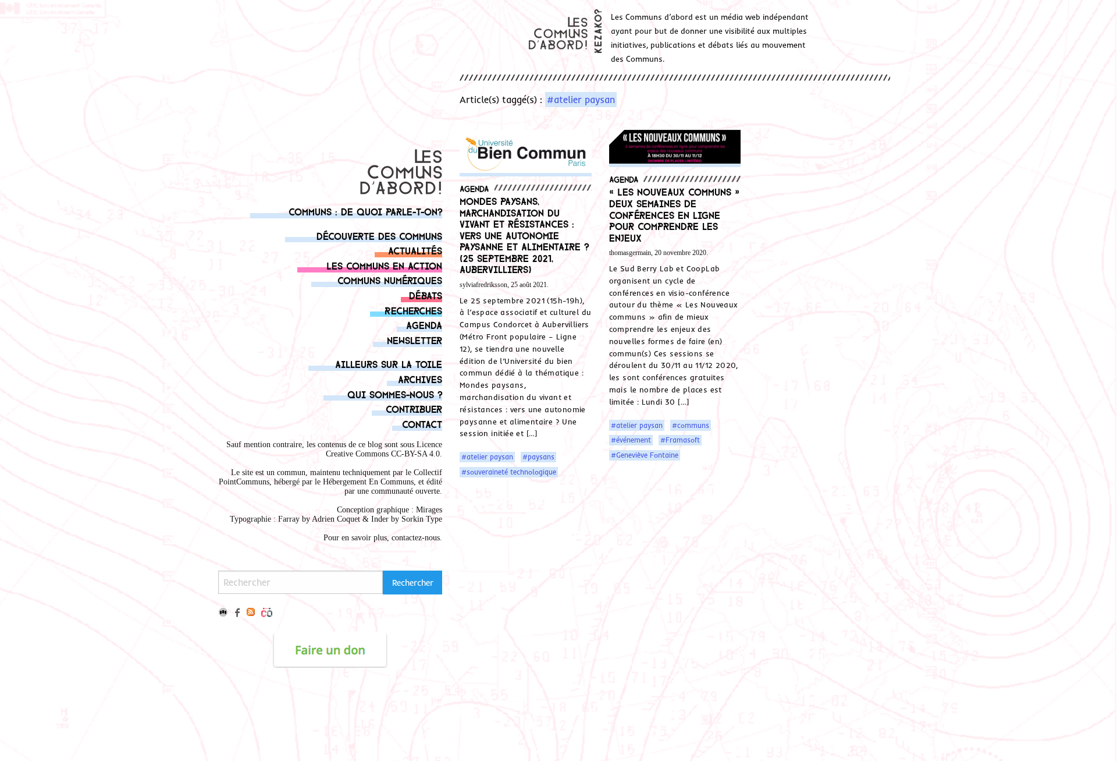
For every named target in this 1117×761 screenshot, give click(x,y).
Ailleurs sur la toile (388, 364)
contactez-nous (416, 537)
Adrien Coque (335, 519)
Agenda (424, 325)
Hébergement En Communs (368, 481)
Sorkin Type (421, 519)
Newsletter (414, 340)
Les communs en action (384, 265)
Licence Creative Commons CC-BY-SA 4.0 (384, 449)
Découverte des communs (379, 235)
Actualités (415, 250)
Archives (420, 379)
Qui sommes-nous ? (394, 394)
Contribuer (414, 408)
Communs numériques (389, 280)
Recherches (413, 310)
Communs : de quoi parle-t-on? (365, 211)
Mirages (429, 509)
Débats (425, 295)
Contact (422, 424)
